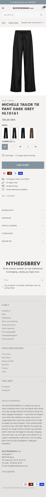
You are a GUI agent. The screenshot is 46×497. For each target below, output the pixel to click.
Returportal (6, 318)
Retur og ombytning (10, 321)
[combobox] (23, 15)
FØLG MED (7, 381)
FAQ (4, 314)
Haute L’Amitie (13, 23)
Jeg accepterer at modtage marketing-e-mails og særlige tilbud (22, 286)
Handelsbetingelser (9, 335)
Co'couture (6, 354)
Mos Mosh (6, 357)
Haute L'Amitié (7, 361)
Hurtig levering (9, 226)
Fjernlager (7, 233)
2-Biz (4, 372)
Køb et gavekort (8, 328)
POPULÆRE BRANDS (13, 348)
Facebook (6, 387)
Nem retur (7, 241)
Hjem (3, 23)
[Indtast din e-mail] (41, 280)
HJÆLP (5, 305)
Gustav (5, 368)
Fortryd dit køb (7, 339)
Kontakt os (6, 311)
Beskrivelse (7, 210)
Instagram (6, 390)
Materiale (6, 218)
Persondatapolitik (9, 332)
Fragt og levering (8, 325)
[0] (42, 8)
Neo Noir (5, 365)
